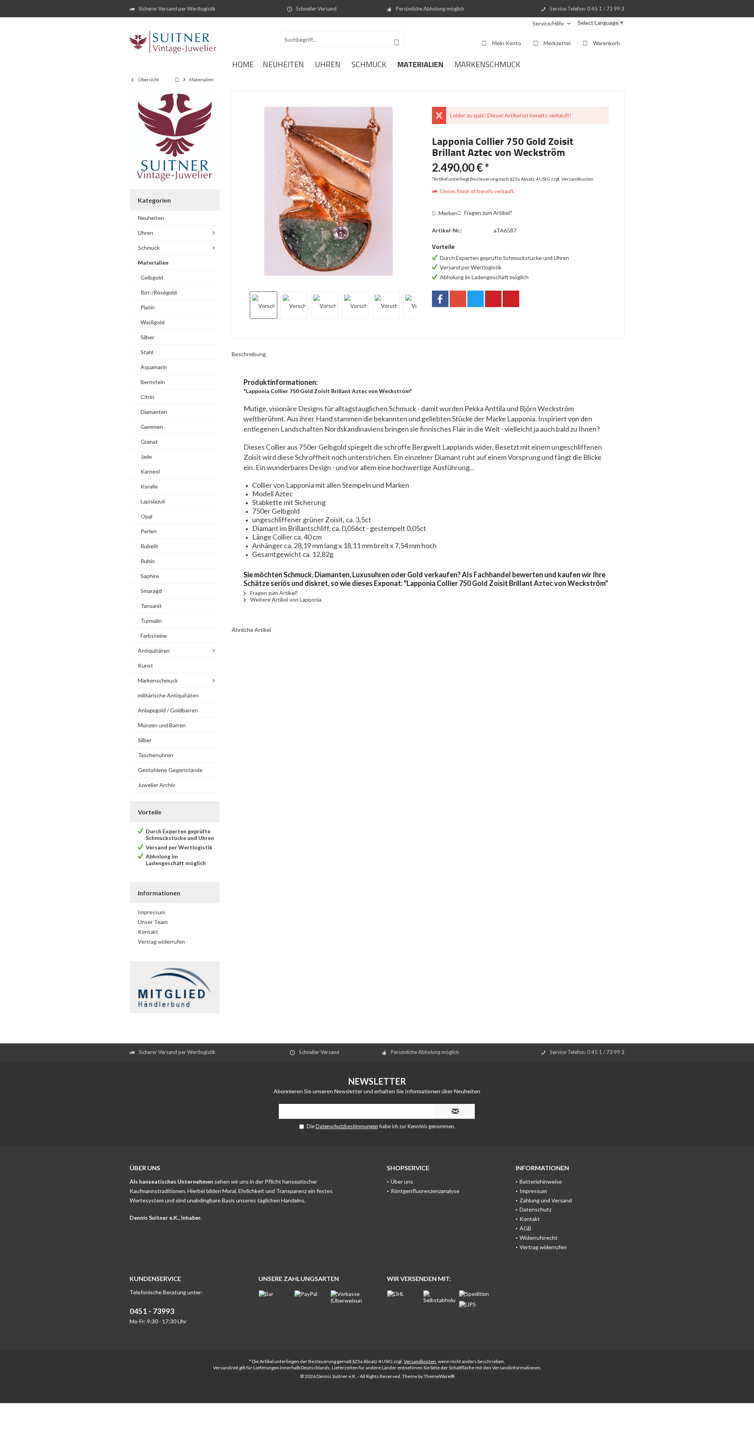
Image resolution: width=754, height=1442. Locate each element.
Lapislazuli (153, 501)
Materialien (153, 262)
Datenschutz (535, 1209)
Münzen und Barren (162, 725)
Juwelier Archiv (156, 784)
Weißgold (153, 322)
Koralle (149, 486)
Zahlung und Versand (546, 1200)
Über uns (402, 1181)
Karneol (150, 471)
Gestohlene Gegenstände (170, 770)
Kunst (145, 665)
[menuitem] (551, 23)
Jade (146, 456)
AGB (525, 1228)
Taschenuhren (155, 755)
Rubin (148, 561)
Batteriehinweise (541, 1181)
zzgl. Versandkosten (572, 179)
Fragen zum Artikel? (487, 212)
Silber (147, 337)
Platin (148, 307)
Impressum (151, 912)
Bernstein (153, 382)
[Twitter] (475, 299)
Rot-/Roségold (159, 292)
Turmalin (151, 620)
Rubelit (149, 546)
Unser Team (153, 922)
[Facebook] (440, 299)
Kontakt (148, 931)
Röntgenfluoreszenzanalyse (425, 1191)
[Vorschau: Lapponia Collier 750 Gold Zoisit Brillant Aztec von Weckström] (263, 305)
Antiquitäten (154, 650)
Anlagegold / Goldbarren (168, 710)
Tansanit (151, 605)
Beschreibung (249, 354)
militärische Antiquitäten (168, 695)
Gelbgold (152, 277)
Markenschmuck (158, 680)
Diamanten (154, 411)
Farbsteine (154, 635)
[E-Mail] (511, 299)
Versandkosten (420, 1361)
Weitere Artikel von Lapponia (285, 599)
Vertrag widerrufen (161, 941)
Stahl (147, 352)
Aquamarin (154, 367)
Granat (149, 441)
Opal (146, 516)
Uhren (145, 232)
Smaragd (151, 590)
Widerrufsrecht (539, 1237)
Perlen (149, 531)
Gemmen (152, 426)
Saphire (150, 576)
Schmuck (149, 247)
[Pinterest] (493, 299)
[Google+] (458, 299)
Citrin (147, 396)
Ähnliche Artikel (251, 629)
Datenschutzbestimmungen (347, 1126)
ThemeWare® (439, 1376)
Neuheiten (151, 217)
